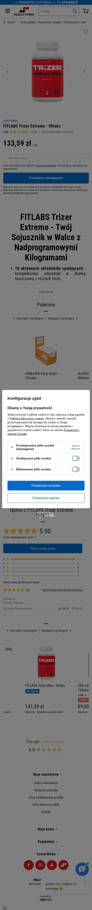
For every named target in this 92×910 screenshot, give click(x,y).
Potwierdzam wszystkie (46, 485)
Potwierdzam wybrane (46, 498)
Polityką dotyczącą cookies (27, 418)
